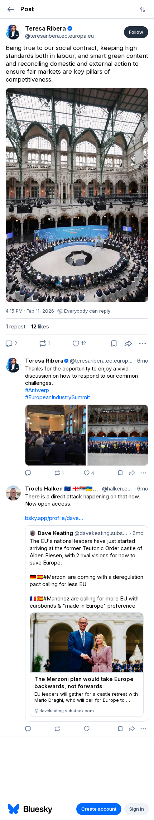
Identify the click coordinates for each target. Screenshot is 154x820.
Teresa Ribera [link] (44, 361)
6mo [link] (141, 361)
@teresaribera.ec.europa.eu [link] (100, 361)
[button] (10, 9)
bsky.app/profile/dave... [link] (54, 518)
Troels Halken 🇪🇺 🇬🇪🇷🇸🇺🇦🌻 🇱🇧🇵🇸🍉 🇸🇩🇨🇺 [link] (63, 488)
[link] (13, 32)
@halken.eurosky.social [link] (117, 488)
